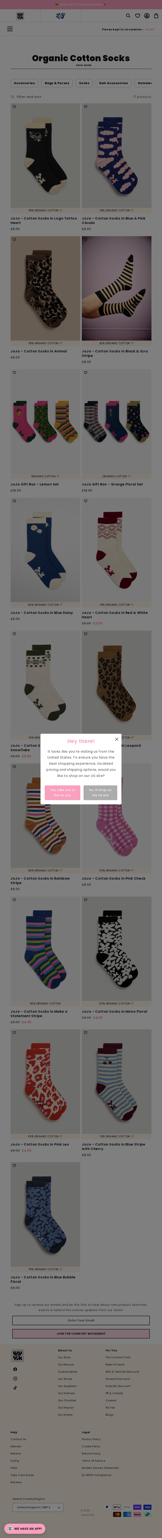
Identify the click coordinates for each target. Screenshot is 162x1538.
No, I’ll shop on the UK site (100, 792)
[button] (24, 1529)
